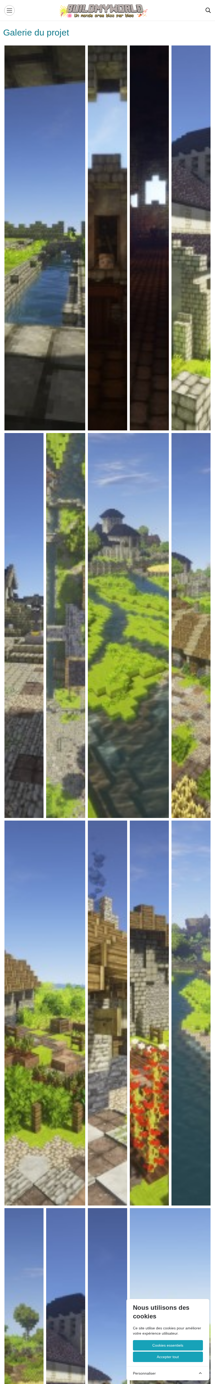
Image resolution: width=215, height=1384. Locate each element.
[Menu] (9, 10)
